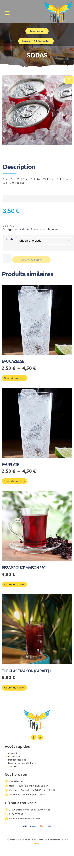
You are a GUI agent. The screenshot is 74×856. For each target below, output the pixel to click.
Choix (9, 239)
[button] (7, 13)
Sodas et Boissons (30, 229)
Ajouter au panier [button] (14, 584)
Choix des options (14, 378)
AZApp (37, 843)
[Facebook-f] (34, 737)
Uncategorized (50, 229)
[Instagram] (40, 737)
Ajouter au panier (31, 259)
